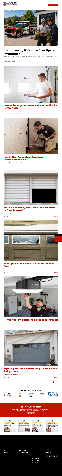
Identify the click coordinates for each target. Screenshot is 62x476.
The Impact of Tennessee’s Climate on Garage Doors (29, 265)
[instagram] (50, 456)
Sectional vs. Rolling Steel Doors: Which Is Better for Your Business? (29, 209)
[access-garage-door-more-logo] (10, 2)
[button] (4, 395)
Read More (56, 114)
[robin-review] (38, 420)
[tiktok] (52, 456)
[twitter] (54, 456)
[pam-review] (10, 420)
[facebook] (47, 456)
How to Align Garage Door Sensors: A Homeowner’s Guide (23, 158)
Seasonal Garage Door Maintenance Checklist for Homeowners (30, 106)
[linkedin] (57, 456)
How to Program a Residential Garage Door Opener (31, 319)
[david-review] (24, 420)
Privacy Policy (41, 472)
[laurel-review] (52, 420)
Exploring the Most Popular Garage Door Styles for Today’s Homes (30, 370)
